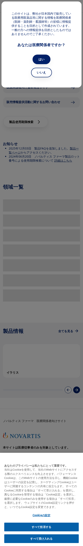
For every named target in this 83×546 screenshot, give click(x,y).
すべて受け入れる (41, 538)
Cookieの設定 (41, 515)
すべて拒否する (41, 527)
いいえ (41, 72)
